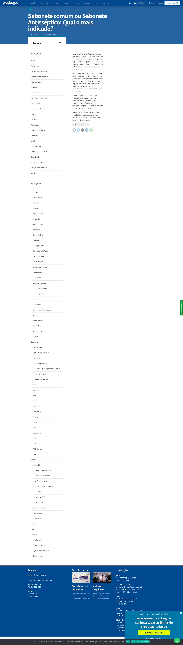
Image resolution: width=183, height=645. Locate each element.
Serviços (87, 3)
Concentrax (37, 411)
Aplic (34, 395)
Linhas (67, 3)
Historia (36, 203)
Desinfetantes (38, 262)
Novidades (35, 125)
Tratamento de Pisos (38, 162)
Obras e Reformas (39, 374)
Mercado (34, 114)
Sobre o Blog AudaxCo (39, 152)
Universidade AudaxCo (39, 168)
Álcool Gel (36, 219)
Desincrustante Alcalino (41, 256)
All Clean (36, 390)
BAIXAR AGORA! (154, 632)
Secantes (36, 337)
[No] (180, 642)
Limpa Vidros (37, 299)
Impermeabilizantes (40, 283)
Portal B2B (37, 492)
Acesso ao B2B (40, 497)
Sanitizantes (37, 331)
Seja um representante (41, 551)
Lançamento (35, 103)
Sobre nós (32, 3)
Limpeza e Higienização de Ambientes (46, 369)
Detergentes (37, 272)
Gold (34, 428)
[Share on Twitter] (78, 130)
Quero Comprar (38, 556)
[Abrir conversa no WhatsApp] (177, 640)
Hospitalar (36, 358)
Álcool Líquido (38, 224)
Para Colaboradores (40, 513)
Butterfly (36, 406)
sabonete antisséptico (80, 125)
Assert (35, 401)
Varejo (33, 173)
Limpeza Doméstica (40, 363)
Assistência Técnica (40, 481)
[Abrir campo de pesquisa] (130, 3)
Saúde (32, 9)
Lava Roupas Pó (38, 294)
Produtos (34, 136)
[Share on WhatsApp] (91, 130)
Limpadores (37, 304)
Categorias (44, 3)
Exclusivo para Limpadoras (44, 486)
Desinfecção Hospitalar (39, 77)
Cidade (77, 3)
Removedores (38, 320)
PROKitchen (37, 449)
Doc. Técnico (37, 524)
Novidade (34, 119)
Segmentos (56, 3)
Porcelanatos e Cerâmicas (80, 587)
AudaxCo (34, 61)
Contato (106, 3)
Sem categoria (36, 146)
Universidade (37, 465)
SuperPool (35, 157)
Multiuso (36, 315)
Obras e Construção (38, 130)
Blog (96, 3)
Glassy (35, 422)
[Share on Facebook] (74, 130)
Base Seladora (38, 235)
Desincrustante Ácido (40, 251)
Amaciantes (37, 230)
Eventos (34, 87)
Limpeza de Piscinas (38, 109)
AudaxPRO (35, 66)
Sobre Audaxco (38, 197)
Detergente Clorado (40, 267)
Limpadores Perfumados (42, 310)
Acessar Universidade (42, 476)
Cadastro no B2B (41, 502)
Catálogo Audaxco (39, 508)
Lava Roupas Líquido (40, 288)
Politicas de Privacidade (140, 642)
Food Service (35, 93)
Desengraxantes (38, 246)
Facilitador (37, 278)
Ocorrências (37, 518)
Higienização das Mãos (39, 98)
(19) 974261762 (37, 575)
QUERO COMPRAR (181, 307)
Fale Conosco (37, 540)
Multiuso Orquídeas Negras (98, 589)
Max (34, 443)
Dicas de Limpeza (37, 82)
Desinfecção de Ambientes (40, 71)
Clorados (36, 240)
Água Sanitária (38, 213)
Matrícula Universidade (43, 470)
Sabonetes (36, 326)
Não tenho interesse (154, 638)
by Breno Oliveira (50, 34)
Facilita (35, 417)
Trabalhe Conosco (39, 545)
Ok (128, 642)
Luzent (35, 438)
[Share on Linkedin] (87, 130)
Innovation (37, 433)
